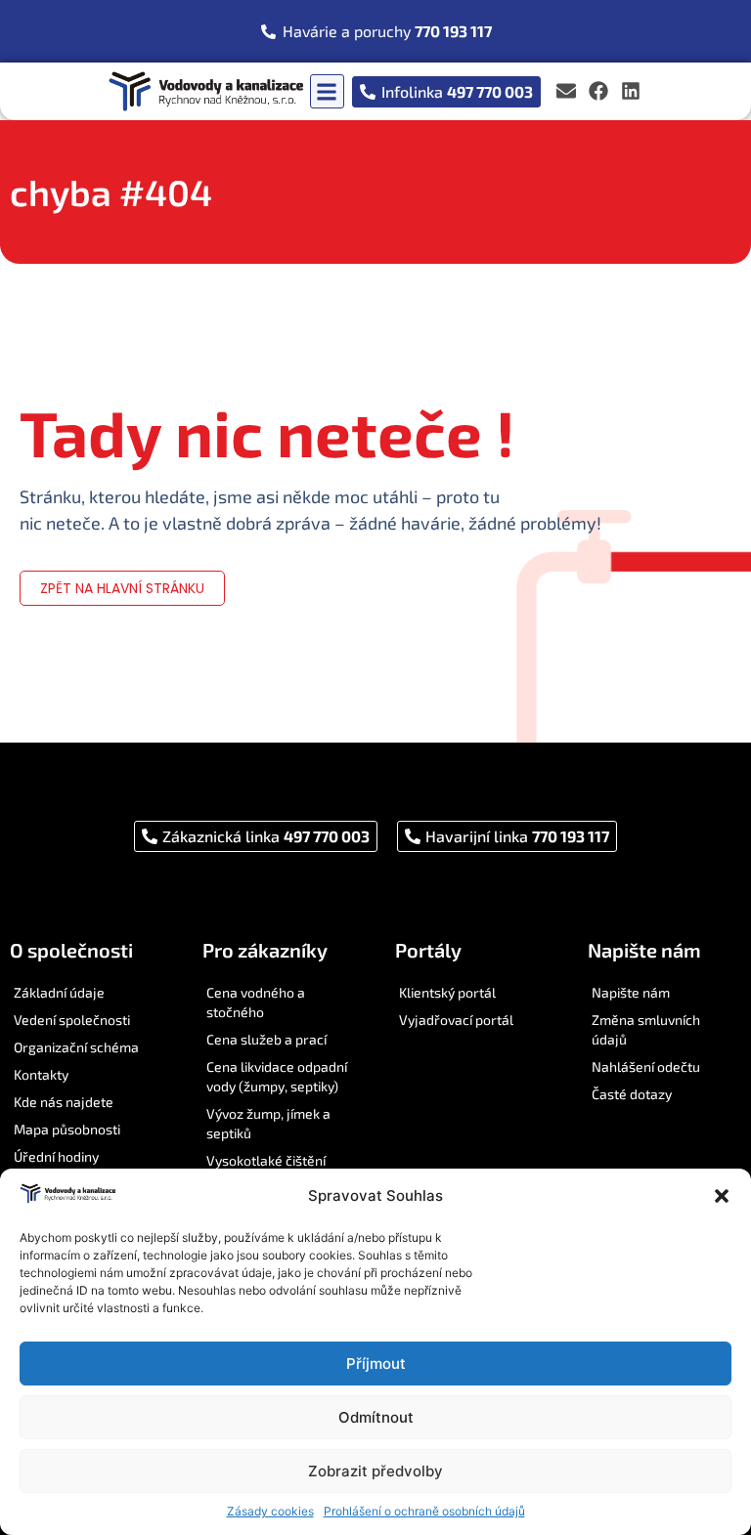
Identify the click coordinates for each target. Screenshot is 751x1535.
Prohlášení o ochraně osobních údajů (424, 1511)
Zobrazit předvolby (375, 1471)
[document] (375, 767)
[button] (721, 1196)
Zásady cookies (270, 1511)
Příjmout (376, 1363)
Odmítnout (376, 1417)
